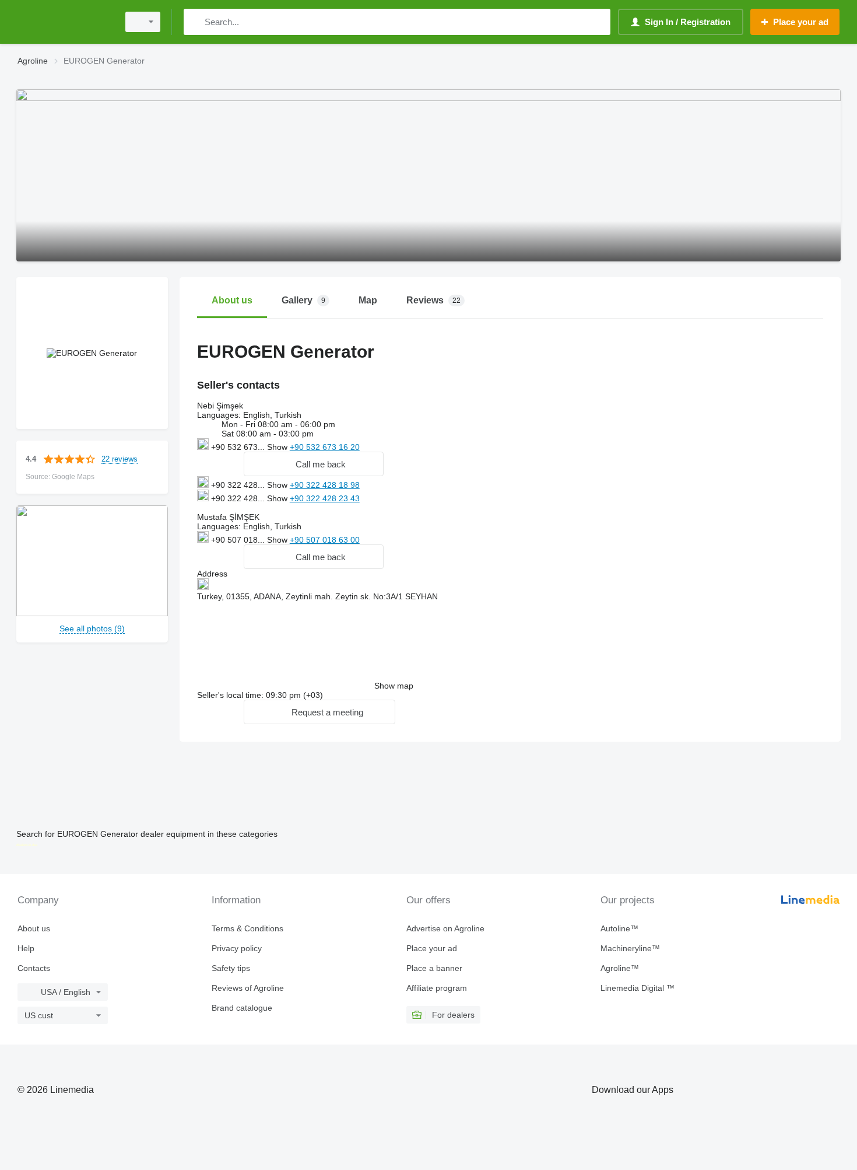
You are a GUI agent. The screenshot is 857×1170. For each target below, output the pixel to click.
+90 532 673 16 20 (325, 447)
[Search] (195, 22)
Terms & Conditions (247, 928)
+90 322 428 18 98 (325, 485)
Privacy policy (237, 948)
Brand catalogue (242, 1007)
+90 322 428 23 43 (325, 498)
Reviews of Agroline (248, 988)
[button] (314, 464)
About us (33, 928)
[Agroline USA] (64, 22)
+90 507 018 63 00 (325, 539)
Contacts (33, 968)
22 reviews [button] (119, 459)
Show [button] (278, 447)
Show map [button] (393, 685)
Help (25, 948)
